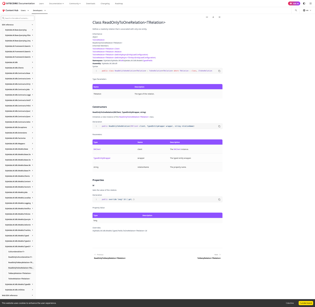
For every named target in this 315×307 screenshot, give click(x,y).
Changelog (105, 3)
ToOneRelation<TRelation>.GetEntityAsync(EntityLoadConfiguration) (120, 54)
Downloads (90, 3)
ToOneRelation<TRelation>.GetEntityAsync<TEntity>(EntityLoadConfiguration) (124, 57)
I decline (290, 303)
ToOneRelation (99, 40)
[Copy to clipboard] (219, 71)
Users (23, 10)
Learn (41, 3)
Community (74, 3)
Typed (145, 60)
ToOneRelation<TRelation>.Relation (107, 51)
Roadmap (119, 3)
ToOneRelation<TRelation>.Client (106, 48)
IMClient (97, 149)
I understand (306, 303)
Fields (150, 60)
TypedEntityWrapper (102, 158)
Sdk (121, 60)
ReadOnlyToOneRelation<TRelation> (134, 117)
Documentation (55, 3)
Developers (37, 10)
